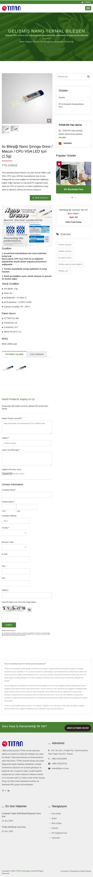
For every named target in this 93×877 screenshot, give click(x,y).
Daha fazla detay (74, 222)
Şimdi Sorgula (41, 198)
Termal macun (64, 245)
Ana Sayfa (56, 814)
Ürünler (36, 42)
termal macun (64, 251)
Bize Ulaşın (46, 709)
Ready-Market (85, 871)
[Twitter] (6, 790)
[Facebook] (3, 790)
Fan (51, 706)
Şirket (54, 818)
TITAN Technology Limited (26, 871)
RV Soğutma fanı (59, 833)
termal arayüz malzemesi (70, 264)
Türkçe (87, 2)
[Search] (88, 76)
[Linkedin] (8, 790)
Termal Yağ (69, 42)
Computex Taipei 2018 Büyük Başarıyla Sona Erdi (21, 815)
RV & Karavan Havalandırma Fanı (71, 105)
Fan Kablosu (74, 706)
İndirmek (67, 143)
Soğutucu (46, 706)
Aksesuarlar (57, 706)
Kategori (29, 42)
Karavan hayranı (26, 706)
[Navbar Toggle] (88, 8)
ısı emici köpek (64, 258)
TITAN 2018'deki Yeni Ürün (14, 827)
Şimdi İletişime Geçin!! (78, 728)
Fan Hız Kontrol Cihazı (11, 709)
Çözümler (56, 838)
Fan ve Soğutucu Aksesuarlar (52, 42)
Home (22, 42)
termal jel (63, 271)
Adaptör (81, 706)
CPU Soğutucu (37, 706)
